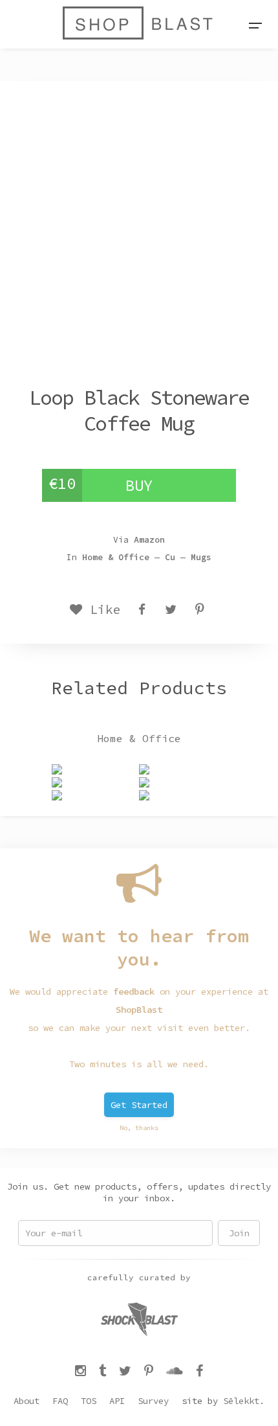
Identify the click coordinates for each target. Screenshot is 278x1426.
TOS (88, 1401)
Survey (153, 1401)
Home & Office (115, 557)
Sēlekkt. (243, 1401)
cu (170, 557)
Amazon (149, 539)
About (26, 1401)
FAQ (60, 1401)
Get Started (139, 1105)
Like (101, 609)
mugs (201, 557)
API (117, 1401)
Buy (139, 485)
